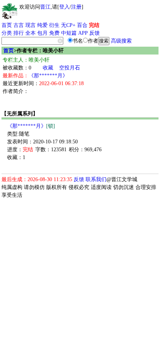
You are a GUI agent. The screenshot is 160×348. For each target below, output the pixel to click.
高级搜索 (121, 41)
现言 (30, 25)
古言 (18, 25)
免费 (54, 33)
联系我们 (96, 179)
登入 (64, 7)
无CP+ (68, 25)
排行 (18, 33)
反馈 (94, 33)
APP (83, 33)
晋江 (45, 7)
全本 (30, 33)
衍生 (54, 25)
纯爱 (42, 25)
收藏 (48, 68)
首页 (6, 25)
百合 (82, 25)
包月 (42, 33)
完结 (94, 25)
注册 (76, 7)
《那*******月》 (48, 75)
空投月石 (69, 68)
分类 (6, 33)
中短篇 (69, 33)
